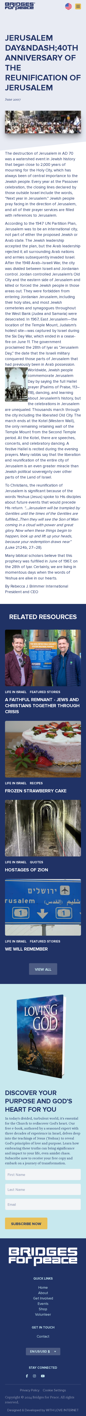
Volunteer (43, 1314)
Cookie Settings (54, 1390)
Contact (43, 1336)
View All (43, 969)
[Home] (20, 6)
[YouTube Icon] (43, 1376)
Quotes (36, 862)
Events (43, 1304)
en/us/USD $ (40, 1351)
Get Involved (43, 1298)
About (43, 1293)
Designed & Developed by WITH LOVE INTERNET (43, 1410)
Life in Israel (16, 692)
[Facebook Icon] (27, 1376)
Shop (43, 1309)
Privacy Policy (29, 1390)
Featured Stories (45, 692)
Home (43, 1287)
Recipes (36, 783)
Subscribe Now (26, 1224)
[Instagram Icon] (34, 1376)
